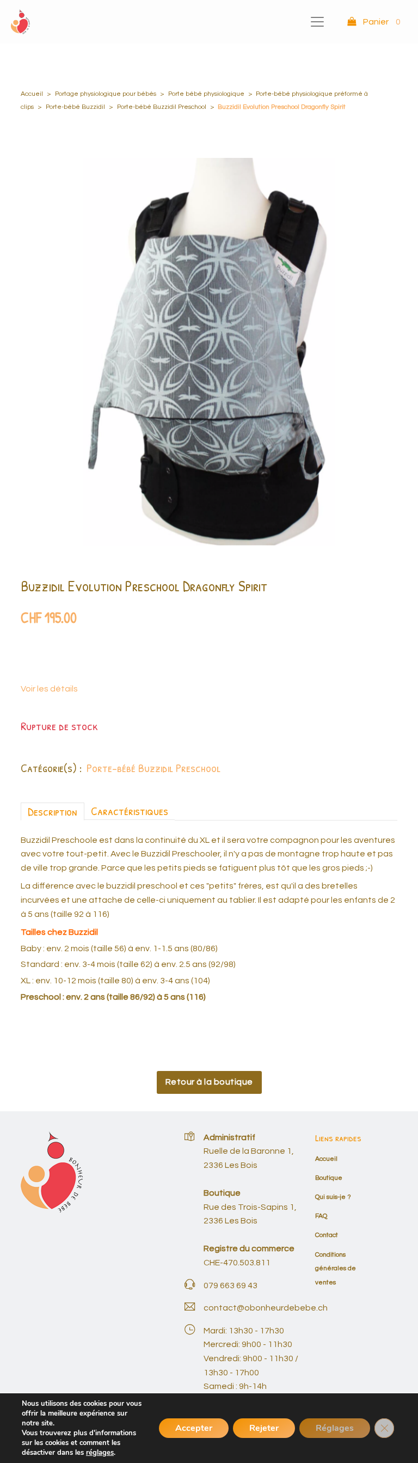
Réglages (335, 1428)
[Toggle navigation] (317, 22)
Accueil (32, 93)
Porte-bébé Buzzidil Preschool (161, 107)
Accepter (193, 1428)
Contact (326, 1235)
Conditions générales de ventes (335, 1268)
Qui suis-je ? (333, 1197)
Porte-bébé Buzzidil (75, 107)
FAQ (321, 1216)
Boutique (328, 1178)
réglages (100, 1453)
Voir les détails (49, 688)
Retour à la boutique (209, 1082)
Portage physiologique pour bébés (105, 93)
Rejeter (264, 1428)
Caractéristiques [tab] (129, 811)
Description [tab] (52, 811)
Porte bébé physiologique (206, 93)
